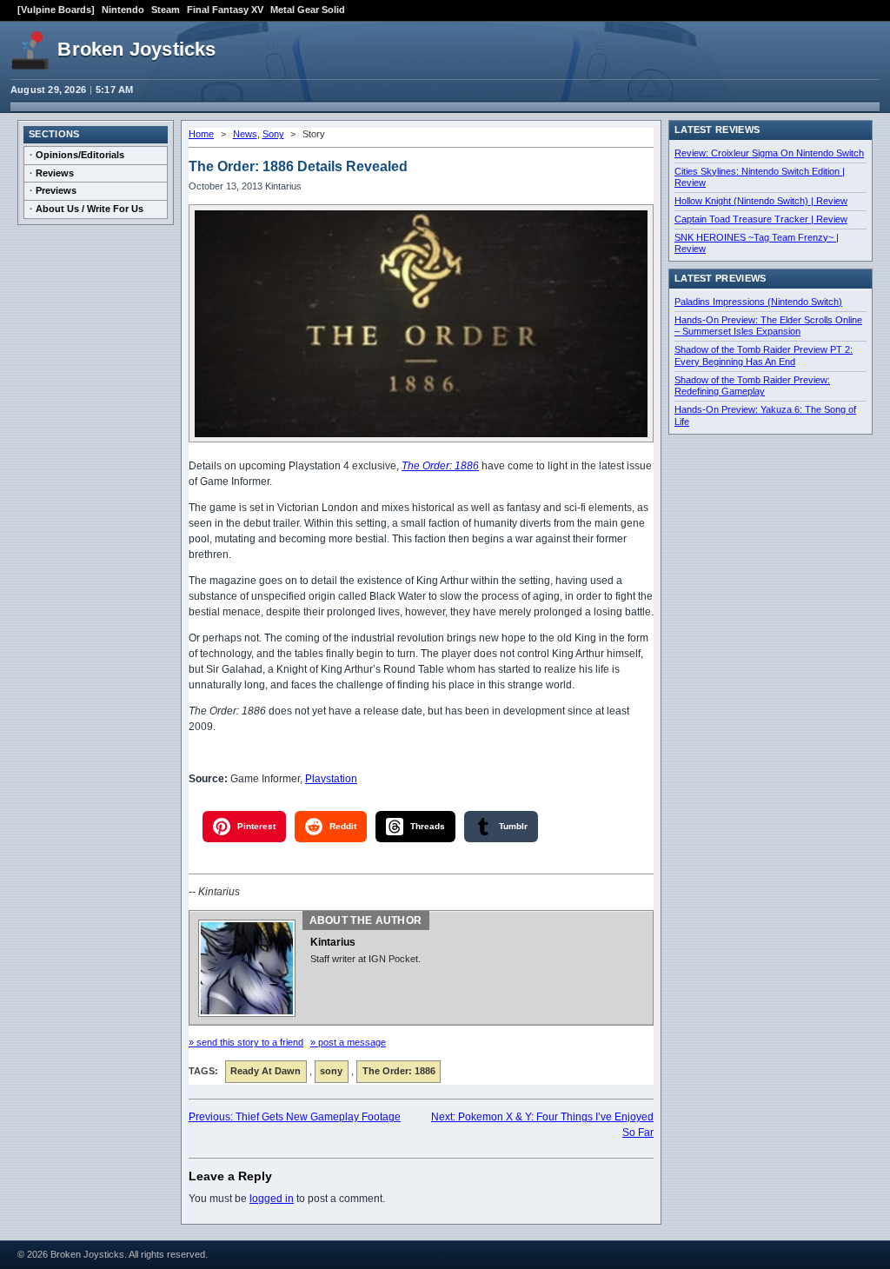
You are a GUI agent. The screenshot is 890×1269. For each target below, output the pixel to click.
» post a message (348, 1042)
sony (331, 1071)
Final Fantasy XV (225, 9)
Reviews (55, 173)
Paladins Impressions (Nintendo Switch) (758, 301)
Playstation (331, 779)
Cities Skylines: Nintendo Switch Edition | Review (759, 177)
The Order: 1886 (440, 466)
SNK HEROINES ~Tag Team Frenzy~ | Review (756, 243)
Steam (165, 9)
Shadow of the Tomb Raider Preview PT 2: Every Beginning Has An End (763, 355)
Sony (273, 134)
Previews (56, 190)
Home (201, 134)
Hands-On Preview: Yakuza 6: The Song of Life (765, 415)
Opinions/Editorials (80, 154)
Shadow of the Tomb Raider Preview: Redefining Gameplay (752, 386)
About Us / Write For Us (89, 208)
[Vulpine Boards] (56, 9)
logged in (271, 1199)
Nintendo (123, 9)
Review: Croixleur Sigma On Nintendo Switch (769, 153)
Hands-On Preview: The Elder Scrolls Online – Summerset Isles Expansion (768, 326)
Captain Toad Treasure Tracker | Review (760, 219)
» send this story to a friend (246, 1042)
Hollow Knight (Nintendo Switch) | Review (760, 201)
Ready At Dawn (265, 1071)
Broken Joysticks (136, 49)
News (245, 134)
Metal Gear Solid (307, 9)
